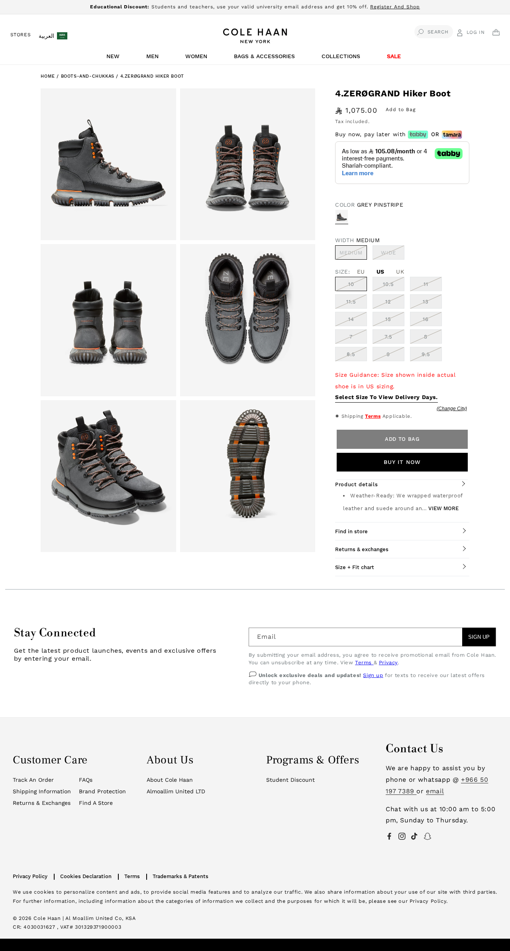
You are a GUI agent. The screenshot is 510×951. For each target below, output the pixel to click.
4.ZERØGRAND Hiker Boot (152, 76)
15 (388, 319)
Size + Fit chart (354, 567)
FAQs (85, 780)
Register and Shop (395, 7)
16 (426, 319)
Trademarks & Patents (180, 876)
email (435, 791)
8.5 (351, 354)
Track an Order (33, 780)
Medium (353, 254)
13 (426, 302)
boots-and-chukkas (88, 76)
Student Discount (290, 780)
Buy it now (402, 462)
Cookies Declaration (86, 876)
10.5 (388, 284)
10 (351, 284)
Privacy (388, 662)
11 (426, 284)
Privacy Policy (30, 876)
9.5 (426, 354)
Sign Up (479, 637)
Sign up (373, 675)
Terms (373, 416)
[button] (114, 58)
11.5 (351, 302)
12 (388, 302)
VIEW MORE (443, 508)
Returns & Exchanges (42, 803)
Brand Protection (102, 791)
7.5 (388, 337)
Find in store (351, 531)
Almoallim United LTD (176, 791)
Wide (392, 254)
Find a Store (96, 803)
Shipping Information (42, 791)
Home (48, 76)
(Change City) (452, 408)
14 (351, 319)
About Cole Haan (170, 780)
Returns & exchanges (361, 549)
